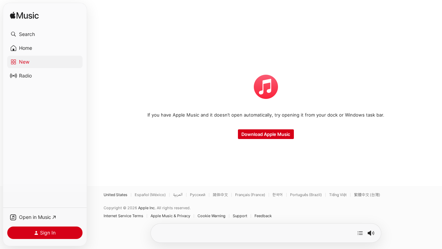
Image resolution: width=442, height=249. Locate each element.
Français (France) (250, 195)
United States (115, 195)
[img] (24, 16)
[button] (45, 34)
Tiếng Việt (338, 195)
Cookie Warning (211, 216)
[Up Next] (360, 233)
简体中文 (220, 195)
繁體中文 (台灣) (367, 195)
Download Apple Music (265, 134)
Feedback (263, 216)
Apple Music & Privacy (170, 216)
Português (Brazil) (306, 195)
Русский (197, 195)
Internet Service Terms (123, 216)
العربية (178, 195)
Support (240, 216)
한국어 (277, 195)
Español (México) (150, 195)
